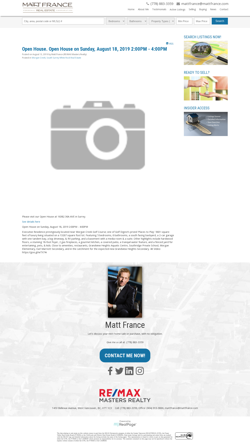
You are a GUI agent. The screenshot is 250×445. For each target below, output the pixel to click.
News (213, 9)
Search (219, 21)
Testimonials (159, 9)
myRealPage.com (125, 424)
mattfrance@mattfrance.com (181, 408)
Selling (192, 9)
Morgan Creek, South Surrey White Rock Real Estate (56, 57)
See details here (31, 221)
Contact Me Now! (125, 355)
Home (131, 9)
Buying (203, 9)
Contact (224, 9)
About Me (143, 9)
